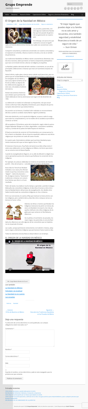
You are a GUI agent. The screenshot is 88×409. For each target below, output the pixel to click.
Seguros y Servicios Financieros (58, 14)
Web (6, 363)
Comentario (9, 329)
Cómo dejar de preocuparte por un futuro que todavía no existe (23, 395)
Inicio (7, 14)
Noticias (9, 303)
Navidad (15, 303)
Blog (72, 14)
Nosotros (14, 14)
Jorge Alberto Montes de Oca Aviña (29, 24)
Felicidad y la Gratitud (13, 291)
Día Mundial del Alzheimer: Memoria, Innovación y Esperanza (23, 393)
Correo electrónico (12, 356)
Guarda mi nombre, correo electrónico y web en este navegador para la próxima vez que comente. (28, 373)
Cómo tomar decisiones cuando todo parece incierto (20, 391)
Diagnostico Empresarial (67, 91)
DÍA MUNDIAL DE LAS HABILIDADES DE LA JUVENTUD (20, 400)
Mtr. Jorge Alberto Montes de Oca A (17, 281)
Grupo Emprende (18, 5)
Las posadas (10, 297)
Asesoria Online (25, 14)
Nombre (8, 349)
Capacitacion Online (39, 14)
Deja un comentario (47, 24)
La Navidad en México (13, 288)
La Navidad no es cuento (15, 294)
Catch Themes (70, 406)
